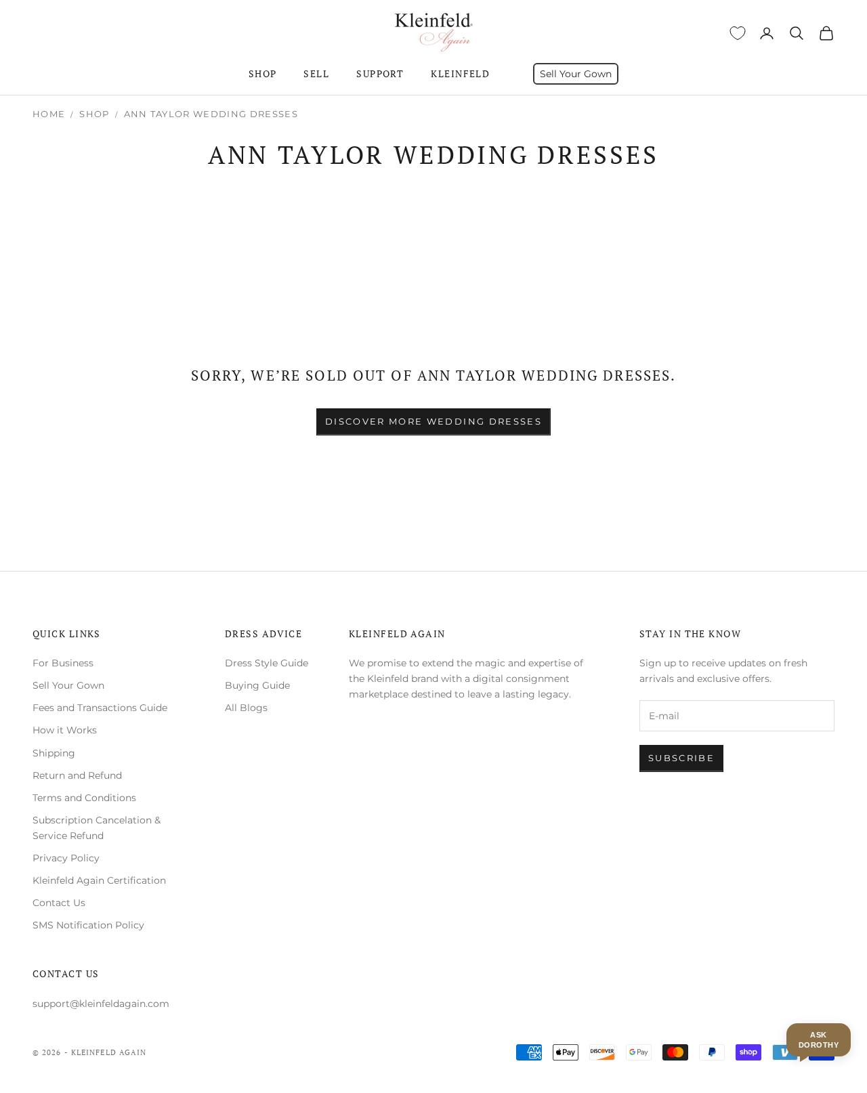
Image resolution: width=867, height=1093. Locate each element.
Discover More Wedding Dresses (433, 421)
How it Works (65, 730)
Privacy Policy (66, 858)
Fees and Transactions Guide (100, 708)
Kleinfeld (460, 73)
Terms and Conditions (84, 798)
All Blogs (246, 708)
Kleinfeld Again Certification (99, 880)
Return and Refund (77, 775)
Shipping (54, 753)
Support (380, 73)
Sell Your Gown (576, 74)
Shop (263, 73)
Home (49, 113)
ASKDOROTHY (819, 1039)
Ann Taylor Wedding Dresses (211, 113)
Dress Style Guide (266, 663)
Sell (316, 73)
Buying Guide (257, 685)
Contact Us (59, 903)
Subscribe (681, 757)
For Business (63, 663)
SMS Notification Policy (88, 925)
